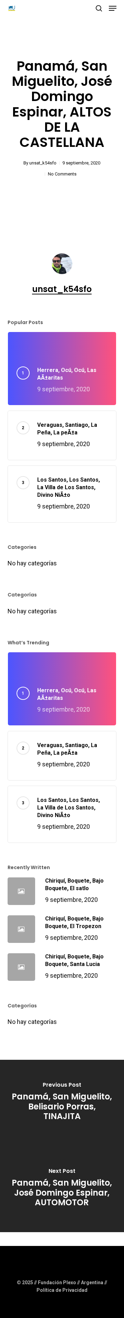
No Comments (62, 174)
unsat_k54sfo (42, 162)
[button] (112, 8)
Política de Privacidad (62, 1290)
